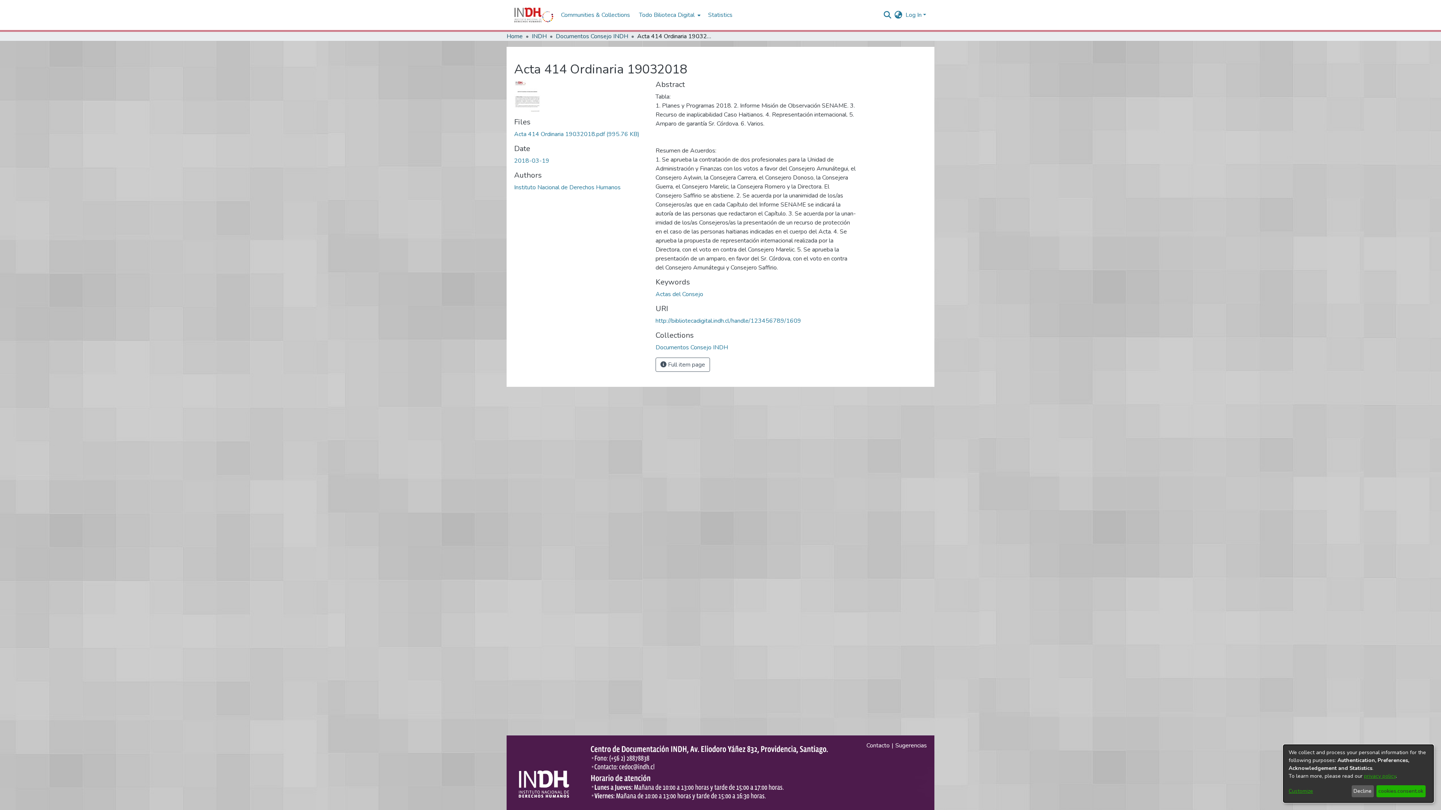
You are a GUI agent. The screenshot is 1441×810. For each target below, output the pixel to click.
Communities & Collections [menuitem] (595, 15)
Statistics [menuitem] (720, 15)
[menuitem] (898, 14)
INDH (539, 36)
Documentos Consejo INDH (592, 36)
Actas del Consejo (679, 294)
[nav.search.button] (887, 14)
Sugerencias (911, 745)
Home (515, 36)
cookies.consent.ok (1400, 791)
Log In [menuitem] (914, 15)
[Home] (534, 14)
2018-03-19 (531, 161)
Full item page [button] (685, 365)
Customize (1301, 791)
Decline (1363, 791)
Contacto (878, 745)
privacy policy (1380, 776)
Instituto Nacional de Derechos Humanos (567, 187)
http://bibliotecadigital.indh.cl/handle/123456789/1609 (728, 321)
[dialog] (1358, 774)
